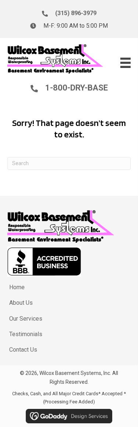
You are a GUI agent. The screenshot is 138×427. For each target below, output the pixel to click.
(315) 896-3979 (75, 13)
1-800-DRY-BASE (76, 87)
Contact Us (23, 349)
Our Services (25, 318)
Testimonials (25, 334)
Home (17, 287)
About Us (21, 302)
